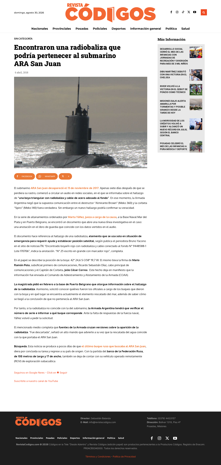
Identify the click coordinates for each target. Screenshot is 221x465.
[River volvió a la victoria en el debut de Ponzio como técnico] (196, 89)
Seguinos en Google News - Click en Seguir (40, 372)
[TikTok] (183, 12)
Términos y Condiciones (97, 456)
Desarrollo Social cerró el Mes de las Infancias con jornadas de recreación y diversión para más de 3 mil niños (174, 56)
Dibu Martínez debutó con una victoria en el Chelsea (173, 74)
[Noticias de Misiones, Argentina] (110, 12)
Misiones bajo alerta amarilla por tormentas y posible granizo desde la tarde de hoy (173, 107)
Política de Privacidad (124, 456)
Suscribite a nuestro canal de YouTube (36, 381)
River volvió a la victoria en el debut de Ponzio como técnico (174, 89)
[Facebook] (171, 12)
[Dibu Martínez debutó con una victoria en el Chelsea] (196, 75)
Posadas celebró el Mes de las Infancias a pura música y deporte (173, 146)
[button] (204, 12)
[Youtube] (195, 12)
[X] (189, 12)
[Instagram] (177, 12)
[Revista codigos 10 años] (44, 421)
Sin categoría (23, 38)
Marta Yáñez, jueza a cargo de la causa (92, 217)
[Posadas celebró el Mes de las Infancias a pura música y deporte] (196, 147)
